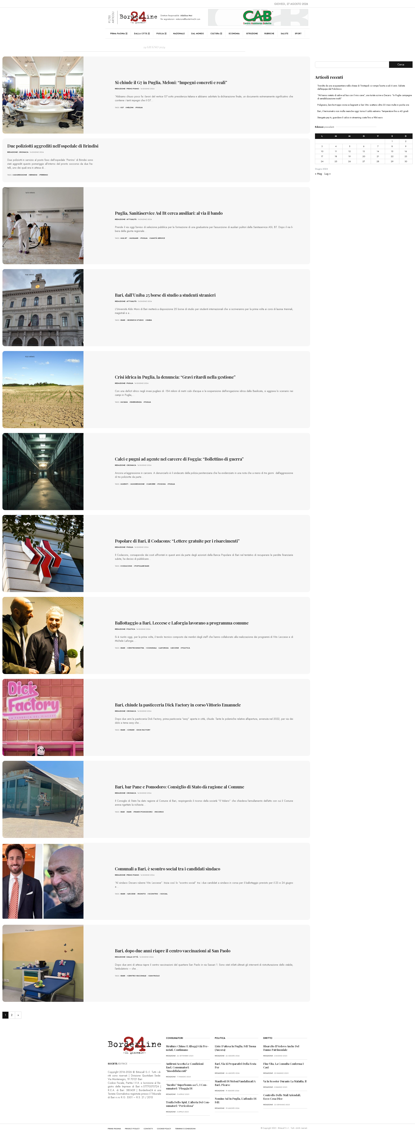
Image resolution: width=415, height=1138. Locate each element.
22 (392, 156)
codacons (126, 566)
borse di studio (136, 320)
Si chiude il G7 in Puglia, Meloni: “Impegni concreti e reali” (171, 82)
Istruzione (252, 33)
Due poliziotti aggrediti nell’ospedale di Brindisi (52, 146)
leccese (175, 648)
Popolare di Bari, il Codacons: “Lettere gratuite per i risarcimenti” (177, 541)
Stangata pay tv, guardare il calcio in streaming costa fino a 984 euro (350, 117)
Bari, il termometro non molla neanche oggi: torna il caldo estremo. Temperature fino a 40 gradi (362, 111)
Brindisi (33, 174)
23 (406, 156)
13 (364, 151)
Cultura (214, 33)
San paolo (154, 975)
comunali (152, 648)
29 (392, 161)
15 (392, 151)
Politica (131, 629)
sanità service (157, 238)
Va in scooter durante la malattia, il (285, 1081)
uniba (149, 320)
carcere (151, 484)
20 (363, 156)
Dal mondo (197, 33)
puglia (139, 107)
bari (123, 320)
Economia (234, 33)
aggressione (20, 174)
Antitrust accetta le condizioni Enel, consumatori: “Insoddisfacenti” (184, 1067)
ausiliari (134, 238)
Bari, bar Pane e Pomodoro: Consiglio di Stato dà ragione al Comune (179, 787)
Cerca (400, 64)
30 (406, 161)
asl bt (124, 238)
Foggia (162, 484)
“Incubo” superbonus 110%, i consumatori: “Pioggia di (186, 1086)
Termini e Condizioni (185, 1128)
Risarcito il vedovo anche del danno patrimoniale (281, 1048)
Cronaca (23, 152)
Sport (298, 33)
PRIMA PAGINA (114, 1128)
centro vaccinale (137, 975)
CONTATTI (148, 1128)
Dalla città (140, 33)
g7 (122, 107)
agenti (124, 484)
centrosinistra (136, 648)
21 (378, 156)
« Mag (318, 174)
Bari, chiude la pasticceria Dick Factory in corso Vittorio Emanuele (178, 705)
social (164, 893)
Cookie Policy (164, 1128)
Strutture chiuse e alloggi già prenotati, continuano (187, 1048)
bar (123, 811)
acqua (124, 402)
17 (322, 156)
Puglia (160, 33)
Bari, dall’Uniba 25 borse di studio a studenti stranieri (165, 295)
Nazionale (179, 33)
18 (336, 156)
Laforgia (164, 648)
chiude (131, 730)
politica (186, 648)
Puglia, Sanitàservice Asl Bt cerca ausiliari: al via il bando (169, 213)
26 (349, 161)
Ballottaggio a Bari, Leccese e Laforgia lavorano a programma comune (182, 623)
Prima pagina (117, 33)
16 (406, 151)
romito (142, 893)
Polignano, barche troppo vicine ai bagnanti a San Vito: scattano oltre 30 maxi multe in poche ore (363, 104)
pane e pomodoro (143, 811)
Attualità (131, 219)
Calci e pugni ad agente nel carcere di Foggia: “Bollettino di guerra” (179, 459)
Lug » (327, 174)
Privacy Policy (132, 1128)
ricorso (159, 811)
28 (378, 161)
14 (378, 151)
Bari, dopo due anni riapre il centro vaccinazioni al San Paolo (172, 950)
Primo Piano (133, 88)
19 (349, 156)
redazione (120, 88)
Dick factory (143, 730)
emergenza (136, 402)
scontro (153, 893)
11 (336, 151)
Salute (284, 33)
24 (322, 161)
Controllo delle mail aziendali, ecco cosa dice (282, 1096)
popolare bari (142, 566)
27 (363, 161)
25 (336, 161)
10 (322, 151)
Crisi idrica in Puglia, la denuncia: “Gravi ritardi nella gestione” (175, 377)
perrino (44, 174)
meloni (129, 107)
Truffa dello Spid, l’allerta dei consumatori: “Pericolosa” (188, 1104)
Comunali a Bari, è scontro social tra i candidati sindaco (167, 869)
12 (349, 151)
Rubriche (269, 33)
